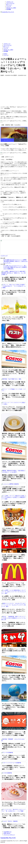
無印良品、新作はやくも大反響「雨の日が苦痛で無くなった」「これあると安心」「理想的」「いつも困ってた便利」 (13, 383)
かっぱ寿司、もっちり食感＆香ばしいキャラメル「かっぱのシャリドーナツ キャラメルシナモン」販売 (14, 597)
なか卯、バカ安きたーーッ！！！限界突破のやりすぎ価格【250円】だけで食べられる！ (14, 650)
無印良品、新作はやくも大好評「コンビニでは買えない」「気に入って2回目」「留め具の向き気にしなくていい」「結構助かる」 (13, 746)
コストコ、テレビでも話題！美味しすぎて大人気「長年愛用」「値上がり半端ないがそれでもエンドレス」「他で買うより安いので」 (13, 372)
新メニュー (9, 4)
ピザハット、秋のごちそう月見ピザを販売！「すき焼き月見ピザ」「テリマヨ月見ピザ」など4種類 (13, 292)
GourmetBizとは (7, 831)
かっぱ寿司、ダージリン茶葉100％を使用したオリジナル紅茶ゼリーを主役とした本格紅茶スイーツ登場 (14, 503)
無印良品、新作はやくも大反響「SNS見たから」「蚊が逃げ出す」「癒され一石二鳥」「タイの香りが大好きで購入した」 (13, 436)
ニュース (8, 6)
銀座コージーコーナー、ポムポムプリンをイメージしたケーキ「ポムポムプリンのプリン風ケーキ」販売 (13, 611)
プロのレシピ (9, 1)
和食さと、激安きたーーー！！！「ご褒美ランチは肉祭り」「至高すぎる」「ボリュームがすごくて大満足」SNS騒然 (13, 733)
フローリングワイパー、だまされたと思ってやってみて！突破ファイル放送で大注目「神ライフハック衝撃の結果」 (13, 408)
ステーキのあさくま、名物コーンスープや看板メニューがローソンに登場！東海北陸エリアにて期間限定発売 (13, 530)
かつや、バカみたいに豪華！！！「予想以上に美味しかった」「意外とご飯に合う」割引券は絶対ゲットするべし (13, 777)
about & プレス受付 (11, 7)
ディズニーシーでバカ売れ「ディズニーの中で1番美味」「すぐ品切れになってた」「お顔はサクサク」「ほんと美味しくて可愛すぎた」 (13, 706)
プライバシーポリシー (9, 834)
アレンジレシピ (10, 3)
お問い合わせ (6, 833)
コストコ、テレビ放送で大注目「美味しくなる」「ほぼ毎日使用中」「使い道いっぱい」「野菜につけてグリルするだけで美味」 (13, 464)
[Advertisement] (14, 28)
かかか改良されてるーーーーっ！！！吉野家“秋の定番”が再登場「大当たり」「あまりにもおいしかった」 (15, 261)
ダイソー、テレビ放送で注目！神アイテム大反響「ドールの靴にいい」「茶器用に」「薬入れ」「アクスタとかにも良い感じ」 (13, 396)
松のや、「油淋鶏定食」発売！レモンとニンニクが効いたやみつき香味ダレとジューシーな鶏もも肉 (13, 624)
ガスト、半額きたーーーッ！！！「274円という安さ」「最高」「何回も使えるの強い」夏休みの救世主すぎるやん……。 (14, 345)
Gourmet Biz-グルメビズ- (8, 838)
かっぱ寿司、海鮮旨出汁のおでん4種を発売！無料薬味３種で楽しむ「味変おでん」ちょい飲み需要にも (14, 279)
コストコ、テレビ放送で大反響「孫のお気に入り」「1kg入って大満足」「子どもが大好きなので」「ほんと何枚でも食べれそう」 (14, 678)
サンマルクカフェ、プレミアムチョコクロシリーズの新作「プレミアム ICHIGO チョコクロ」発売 (13, 804)
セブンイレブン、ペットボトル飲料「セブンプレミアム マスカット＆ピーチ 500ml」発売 (13, 318)
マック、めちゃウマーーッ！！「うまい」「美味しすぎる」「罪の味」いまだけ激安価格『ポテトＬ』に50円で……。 (13, 584)
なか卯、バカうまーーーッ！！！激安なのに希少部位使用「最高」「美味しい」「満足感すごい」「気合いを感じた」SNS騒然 (13, 557)
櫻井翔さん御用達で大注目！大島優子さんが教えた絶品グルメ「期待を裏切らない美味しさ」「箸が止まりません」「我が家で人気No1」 (13, 477)
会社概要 (8, 9)
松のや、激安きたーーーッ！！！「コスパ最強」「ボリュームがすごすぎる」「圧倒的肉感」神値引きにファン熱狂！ (13, 825)
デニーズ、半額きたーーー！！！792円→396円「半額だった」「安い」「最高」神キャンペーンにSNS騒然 (14, 757)
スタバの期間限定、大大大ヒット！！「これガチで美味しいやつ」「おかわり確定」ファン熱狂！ (13, 767)
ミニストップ (4, 255)
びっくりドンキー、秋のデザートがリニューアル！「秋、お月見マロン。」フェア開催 (13, 815)
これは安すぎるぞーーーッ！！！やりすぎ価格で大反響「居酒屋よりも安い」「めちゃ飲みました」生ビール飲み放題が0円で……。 (13, 489)
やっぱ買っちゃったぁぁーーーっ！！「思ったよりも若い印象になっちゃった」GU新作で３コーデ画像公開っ (15, 267)
